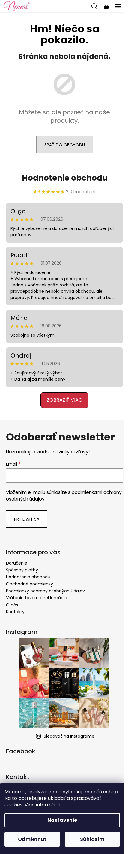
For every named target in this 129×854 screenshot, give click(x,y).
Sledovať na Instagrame (69, 736)
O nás (12, 605)
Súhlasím (92, 839)
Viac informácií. (43, 804)
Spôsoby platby (22, 570)
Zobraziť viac (64, 399)
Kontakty (15, 612)
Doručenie (16, 563)
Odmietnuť (32, 839)
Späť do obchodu (64, 145)
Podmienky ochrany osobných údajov (45, 591)
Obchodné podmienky (29, 584)
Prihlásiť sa (26, 519)
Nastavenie (62, 820)
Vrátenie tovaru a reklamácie (36, 598)
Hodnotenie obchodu (64, 178)
